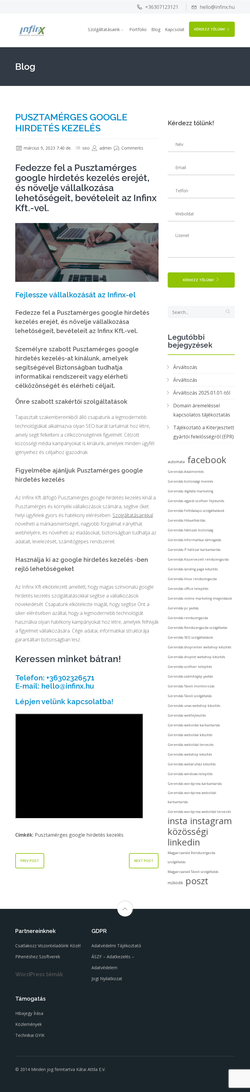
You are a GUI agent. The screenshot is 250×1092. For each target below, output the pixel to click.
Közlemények (28, 1024)
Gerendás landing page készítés (193, 569)
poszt (197, 880)
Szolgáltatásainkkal (132, 515)
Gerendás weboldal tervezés (190, 745)
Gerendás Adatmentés (186, 472)
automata (176, 461)
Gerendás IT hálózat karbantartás (194, 550)
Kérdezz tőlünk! (209, 29)
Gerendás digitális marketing (190, 491)
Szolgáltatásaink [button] (104, 29)
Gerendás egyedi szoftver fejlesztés (196, 501)
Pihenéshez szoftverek (37, 956)
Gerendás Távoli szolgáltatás (190, 696)
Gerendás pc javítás (183, 608)
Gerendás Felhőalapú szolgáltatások (196, 511)
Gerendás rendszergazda (188, 618)
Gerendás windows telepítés (190, 774)
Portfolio (138, 29)
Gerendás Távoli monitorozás (191, 686)
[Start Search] (228, 312)
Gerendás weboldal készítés (190, 735)
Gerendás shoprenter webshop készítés (199, 647)
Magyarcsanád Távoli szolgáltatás (193, 872)
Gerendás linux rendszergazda (192, 579)
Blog (155, 29)
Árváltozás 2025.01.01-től (201, 392)
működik (175, 882)
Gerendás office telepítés (188, 589)
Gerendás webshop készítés (190, 754)
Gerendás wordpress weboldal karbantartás (192, 797)
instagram (211, 820)
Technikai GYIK (30, 1035)
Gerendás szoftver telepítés (190, 667)
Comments (131, 148)
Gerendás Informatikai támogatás (194, 540)
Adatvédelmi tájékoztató (116, 945)
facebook (207, 459)
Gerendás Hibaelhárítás (186, 520)
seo (86, 148)
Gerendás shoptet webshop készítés (196, 657)
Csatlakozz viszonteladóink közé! (48, 945)
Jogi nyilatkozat (106, 978)
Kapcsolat (174, 29)
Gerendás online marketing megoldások (200, 598)
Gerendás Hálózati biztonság (190, 530)
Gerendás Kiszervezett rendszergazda (198, 559)
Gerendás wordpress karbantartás (195, 784)
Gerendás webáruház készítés (192, 764)
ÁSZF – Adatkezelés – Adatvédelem (112, 962)
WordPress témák (39, 974)
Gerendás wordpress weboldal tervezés (199, 812)
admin (105, 148)
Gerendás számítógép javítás (190, 676)
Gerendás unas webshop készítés (194, 706)
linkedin (184, 842)
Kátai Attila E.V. (90, 1069)
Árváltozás (185, 367)
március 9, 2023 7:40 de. (47, 148)
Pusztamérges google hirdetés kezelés (79, 834)
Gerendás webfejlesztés (187, 715)
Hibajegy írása (29, 1013)
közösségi (188, 831)
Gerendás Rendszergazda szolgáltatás (197, 628)
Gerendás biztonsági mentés (190, 481)
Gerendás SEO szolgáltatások (190, 637)
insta (178, 820)
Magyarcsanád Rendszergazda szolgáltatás (191, 857)
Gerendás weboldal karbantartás (194, 725)
